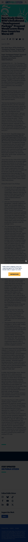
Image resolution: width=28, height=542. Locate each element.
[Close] (26, 261)
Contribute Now (14, 274)
